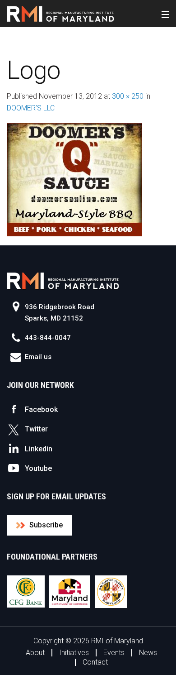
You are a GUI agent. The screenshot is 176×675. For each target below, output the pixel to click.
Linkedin (38, 449)
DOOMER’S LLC (31, 108)
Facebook (41, 409)
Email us (38, 357)
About (35, 652)
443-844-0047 (48, 338)
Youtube (38, 468)
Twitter (36, 429)
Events (114, 652)
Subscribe (46, 525)
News (148, 652)
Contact (95, 662)
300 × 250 (128, 96)
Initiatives (74, 652)
